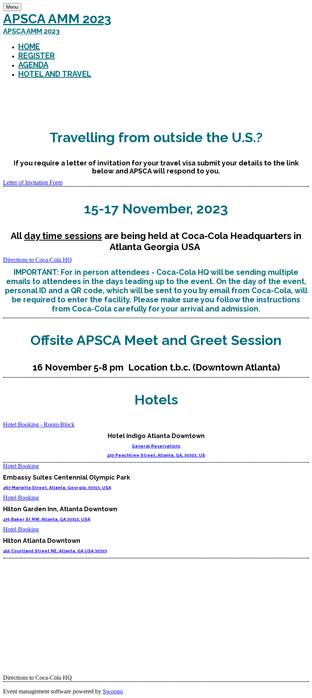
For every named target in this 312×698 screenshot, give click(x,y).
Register (36, 55)
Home (29, 46)
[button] (32, 182)
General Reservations (156, 446)
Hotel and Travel (54, 74)
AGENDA (33, 64)
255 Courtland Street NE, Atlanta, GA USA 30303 (55, 551)
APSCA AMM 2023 (57, 18)
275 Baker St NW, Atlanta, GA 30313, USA (46, 519)
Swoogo (113, 691)
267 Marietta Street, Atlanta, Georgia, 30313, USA (57, 487)
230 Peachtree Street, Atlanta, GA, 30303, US (156, 455)
